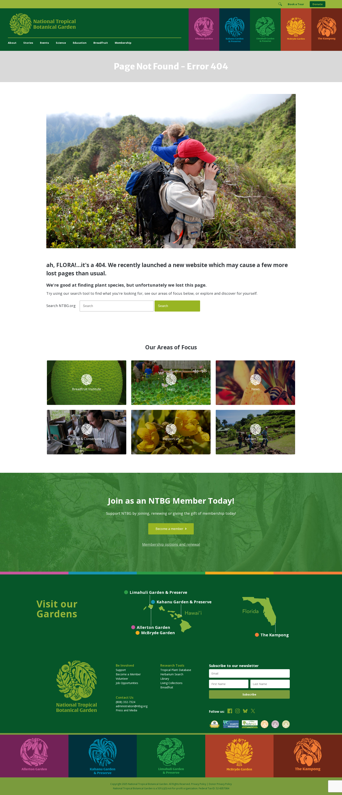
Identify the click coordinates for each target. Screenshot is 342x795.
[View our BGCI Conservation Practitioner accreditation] (275, 724)
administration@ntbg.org (131, 706)
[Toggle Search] (280, 4)
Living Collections (171, 683)
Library (164, 678)
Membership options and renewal (171, 544)
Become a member (170, 529)
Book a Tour (296, 4)
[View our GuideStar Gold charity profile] (214, 724)
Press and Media (126, 710)
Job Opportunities (127, 683)
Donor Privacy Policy (220, 784)
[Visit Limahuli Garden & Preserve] (265, 29)
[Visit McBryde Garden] (296, 29)
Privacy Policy (198, 784)
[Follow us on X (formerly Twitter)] (253, 711)
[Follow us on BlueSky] (245, 711)
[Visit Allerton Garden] (204, 29)
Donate (318, 4)
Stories (28, 43)
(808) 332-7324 (125, 702)
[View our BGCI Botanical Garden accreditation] (264, 724)
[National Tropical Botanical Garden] (98, 24)
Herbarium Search (171, 674)
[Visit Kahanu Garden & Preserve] (234, 29)
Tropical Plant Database (175, 670)
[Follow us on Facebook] (229, 711)
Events (44, 43)
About (12, 43)
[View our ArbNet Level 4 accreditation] (250, 724)
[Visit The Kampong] (326, 29)
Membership (123, 43)
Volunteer (122, 678)
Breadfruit (100, 43)
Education (79, 43)
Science (61, 43)
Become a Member (128, 674)
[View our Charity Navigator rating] (231, 724)
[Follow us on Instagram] (237, 711)
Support (121, 670)
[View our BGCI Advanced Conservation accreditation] (286, 724)
